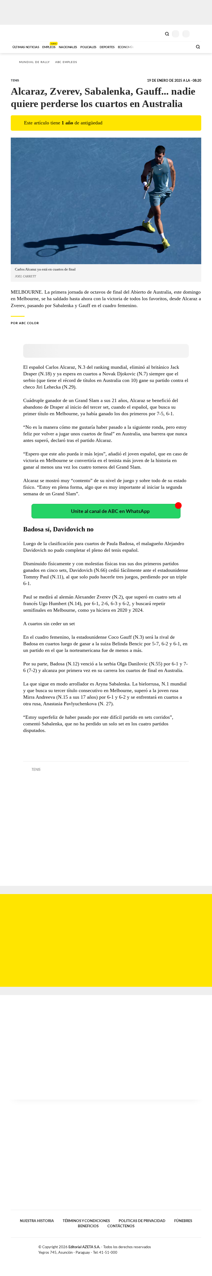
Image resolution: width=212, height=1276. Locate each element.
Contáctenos (120, 1226)
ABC (21, 33)
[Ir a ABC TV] (144, 46)
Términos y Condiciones (86, 1221)
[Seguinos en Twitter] (187, 1248)
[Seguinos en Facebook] (181, 1248)
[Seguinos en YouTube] (193, 1248)
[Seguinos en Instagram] (199, 1248)
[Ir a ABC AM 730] (159, 46)
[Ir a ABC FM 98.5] (181, 46)
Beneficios (88, 1226)
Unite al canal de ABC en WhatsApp (110, 511)
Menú (197, 33)
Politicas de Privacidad (142, 1221)
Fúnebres (183, 1221)
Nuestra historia (37, 1221)
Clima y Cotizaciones (157, 33)
